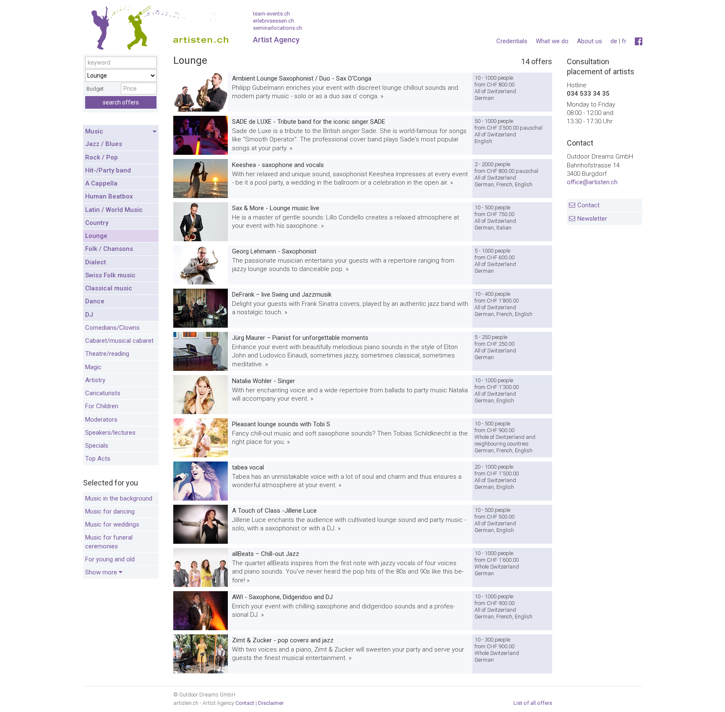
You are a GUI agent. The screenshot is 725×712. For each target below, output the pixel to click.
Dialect (95, 262)
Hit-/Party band (108, 170)
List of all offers (533, 703)
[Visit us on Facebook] (638, 42)
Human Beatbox (109, 196)
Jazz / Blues (103, 144)
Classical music (108, 288)
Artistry (95, 380)
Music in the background (118, 498)
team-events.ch (271, 13)
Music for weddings (112, 524)
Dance (94, 301)
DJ (89, 314)
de (613, 41)
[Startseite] (156, 29)
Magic (93, 367)
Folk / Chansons (109, 249)
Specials (96, 445)
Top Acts (97, 458)
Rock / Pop (101, 157)
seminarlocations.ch (277, 28)
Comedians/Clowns (112, 327)
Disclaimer (271, 703)
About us (589, 41)
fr (624, 41)
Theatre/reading (107, 353)
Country (96, 223)
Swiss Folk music (110, 275)
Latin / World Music (114, 210)
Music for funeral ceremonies (109, 542)
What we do (552, 41)
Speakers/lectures (110, 432)
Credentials (511, 41)
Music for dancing (110, 511)
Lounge (96, 236)
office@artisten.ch (592, 182)
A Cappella (101, 183)
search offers (121, 102)
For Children (101, 406)
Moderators (101, 419)
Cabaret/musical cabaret (119, 340)
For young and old (110, 559)
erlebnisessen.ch (273, 21)
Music (94, 131)
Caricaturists (102, 393)
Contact (588, 205)
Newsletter (592, 218)
